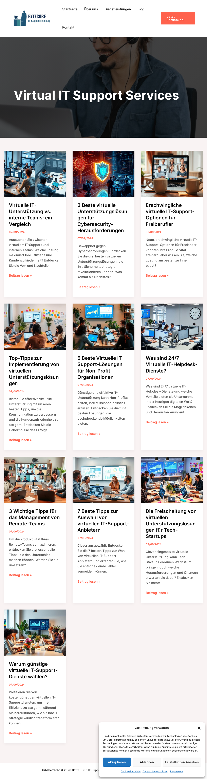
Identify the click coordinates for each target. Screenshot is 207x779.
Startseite (69, 9)
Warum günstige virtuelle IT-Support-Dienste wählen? (33, 670)
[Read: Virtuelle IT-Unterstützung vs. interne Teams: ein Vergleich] (35, 173)
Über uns (91, 9)
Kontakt (68, 27)
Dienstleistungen (118, 9)
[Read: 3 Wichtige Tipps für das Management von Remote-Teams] (35, 479)
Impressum (176, 771)
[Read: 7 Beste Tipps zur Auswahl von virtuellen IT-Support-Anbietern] (104, 479)
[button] (199, 728)
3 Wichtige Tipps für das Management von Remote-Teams (34, 517)
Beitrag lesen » (20, 275)
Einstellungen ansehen (182, 762)
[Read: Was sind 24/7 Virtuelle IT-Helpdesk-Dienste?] (172, 327)
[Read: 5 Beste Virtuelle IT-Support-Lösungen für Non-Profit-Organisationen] (104, 327)
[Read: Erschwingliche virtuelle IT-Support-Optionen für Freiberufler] (172, 173)
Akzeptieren (117, 762)
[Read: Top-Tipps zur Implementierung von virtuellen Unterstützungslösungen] (35, 327)
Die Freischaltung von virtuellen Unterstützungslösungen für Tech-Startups (171, 523)
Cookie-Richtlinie (130, 771)
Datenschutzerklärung (155, 771)
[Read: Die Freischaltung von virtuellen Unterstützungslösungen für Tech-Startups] (172, 479)
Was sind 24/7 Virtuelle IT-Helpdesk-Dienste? (171, 364)
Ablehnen (147, 762)
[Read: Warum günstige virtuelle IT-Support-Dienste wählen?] (35, 632)
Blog (140, 9)
